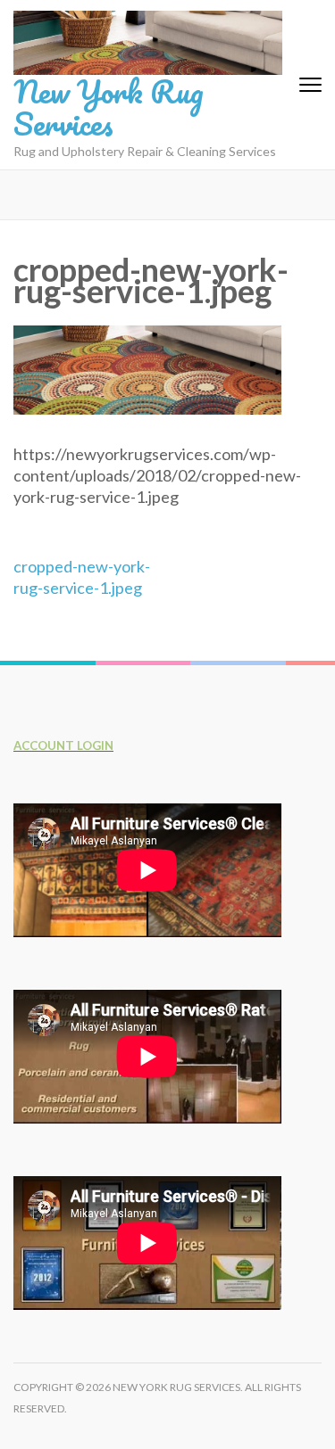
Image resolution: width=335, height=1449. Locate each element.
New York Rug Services (108, 107)
